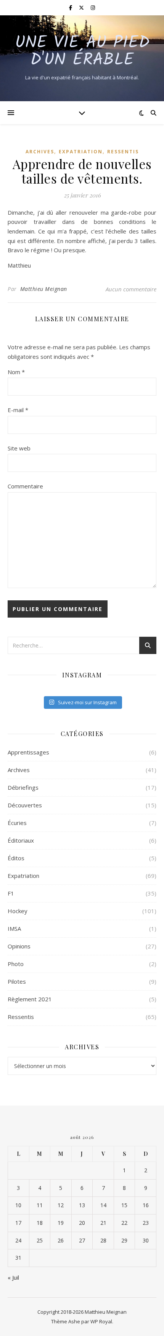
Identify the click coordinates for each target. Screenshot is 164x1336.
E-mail (18, 410)
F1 (11, 893)
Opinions (19, 946)
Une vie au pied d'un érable (82, 52)
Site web (19, 448)
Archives (40, 151)
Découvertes (25, 805)
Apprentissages (28, 752)
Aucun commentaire (131, 289)
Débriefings (23, 787)
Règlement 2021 (30, 999)
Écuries (17, 823)
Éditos (16, 858)
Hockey (17, 911)
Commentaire (25, 486)
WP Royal (101, 1321)
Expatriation (81, 151)
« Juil (13, 1277)
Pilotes (17, 981)
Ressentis (123, 151)
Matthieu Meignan (43, 289)
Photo (16, 964)
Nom (16, 372)
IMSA (14, 928)
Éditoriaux (21, 840)
